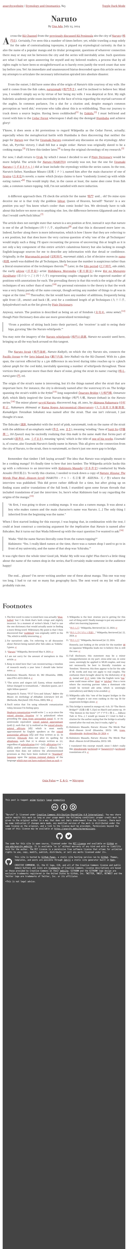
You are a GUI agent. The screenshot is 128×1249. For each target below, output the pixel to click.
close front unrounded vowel (37, 718)
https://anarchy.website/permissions (74, 828)
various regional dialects (42, 757)
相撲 (6, 261)
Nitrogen (78, 780)
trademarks (54, 868)
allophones (12, 741)
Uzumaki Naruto (50, 140)
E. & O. (64, 780)
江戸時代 (105, 266)
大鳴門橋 (106, 393)
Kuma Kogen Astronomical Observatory (68, 407)
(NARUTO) (54, 162)
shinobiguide (80, 748)
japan (49, 800)
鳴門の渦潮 (79, 337)
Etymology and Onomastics (43, 6)
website (64, 871)
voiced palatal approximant (48, 721)
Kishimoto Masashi (70, 468)
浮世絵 (32, 271)
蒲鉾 (23, 424)
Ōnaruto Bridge (88, 393)
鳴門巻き (69, 89)
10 (54, 284)
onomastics (59, 800)
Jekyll (67, 860)
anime (33, 800)
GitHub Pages (49, 857)
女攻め (99, 312)
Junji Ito (113, 429)
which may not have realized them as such (38, 760)
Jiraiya (7, 176)
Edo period (91, 266)
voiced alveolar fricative (20, 715)
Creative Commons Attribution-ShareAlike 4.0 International (70, 814)
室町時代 (56, 256)
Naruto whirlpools (58, 337)
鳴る (122, 371)
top (122, 678)
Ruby (112, 860)
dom (97, 681)
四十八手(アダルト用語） (82, 632)
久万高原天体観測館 (110, 407)
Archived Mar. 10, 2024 (95, 733)
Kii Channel (29, 36)
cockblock (29, 632)
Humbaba (102, 118)
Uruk (39, 157)
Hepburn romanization (18, 712)
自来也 (17, 176)
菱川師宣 (85, 271)
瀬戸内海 (57, 356)
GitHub (110, 843)
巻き (55, 429)
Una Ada (57, 26)
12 (123, 311)
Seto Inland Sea (39, 356)
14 (13, 401)
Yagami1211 (107, 748)
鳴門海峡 (39, 352)
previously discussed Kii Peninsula (71, 36)
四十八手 (74, 627)
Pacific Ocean (11, 356)
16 (121, 530)
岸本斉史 (91, 468)
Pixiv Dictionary (102, 157)
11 (28, 294)
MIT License (79, 843)
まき (68, 429)
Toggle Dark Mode (113, 6)
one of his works (102, 439)
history (41, 800)
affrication (51, 744)
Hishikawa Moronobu (62, 271)
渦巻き (19, 439)
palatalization (28, 744)
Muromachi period (37, 256)
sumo (121, 256)
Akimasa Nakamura (105, 402)
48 (124, 644)
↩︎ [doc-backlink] (41, 636)
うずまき (36, 439)
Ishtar (61, 201)
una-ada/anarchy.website (18, 846)
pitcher (107, 681)
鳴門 (90, 196)
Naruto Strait (22, 352)
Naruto (116, 36)
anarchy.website (13, 6)
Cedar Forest (40, 118)
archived (92, 748)
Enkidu (88, 113)
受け (87, 678)
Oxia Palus (49, 780)
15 (31, 496)
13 (55, 391)
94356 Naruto (47, 402)
